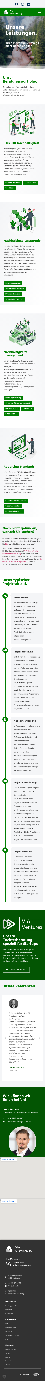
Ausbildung (8, 1331)
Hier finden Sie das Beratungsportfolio (22, 560)
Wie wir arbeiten (10, 1349)
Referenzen (8, 1310)
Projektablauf (9, 1313)
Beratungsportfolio (11, 1306)
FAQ (6, 1339)
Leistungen (10, 1301)
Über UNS (9, 1345)
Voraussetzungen (10, 1328)
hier (6, 544)
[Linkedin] (29, 4)
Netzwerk (8, 1361)
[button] (39, 12)
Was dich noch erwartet (12, 1335)
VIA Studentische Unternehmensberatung (20, 552)
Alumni (7, 1365)
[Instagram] (23, 4)
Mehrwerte (8, 1324)
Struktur (7, 1357)
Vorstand (8, 1353)
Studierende (11, 1319)
